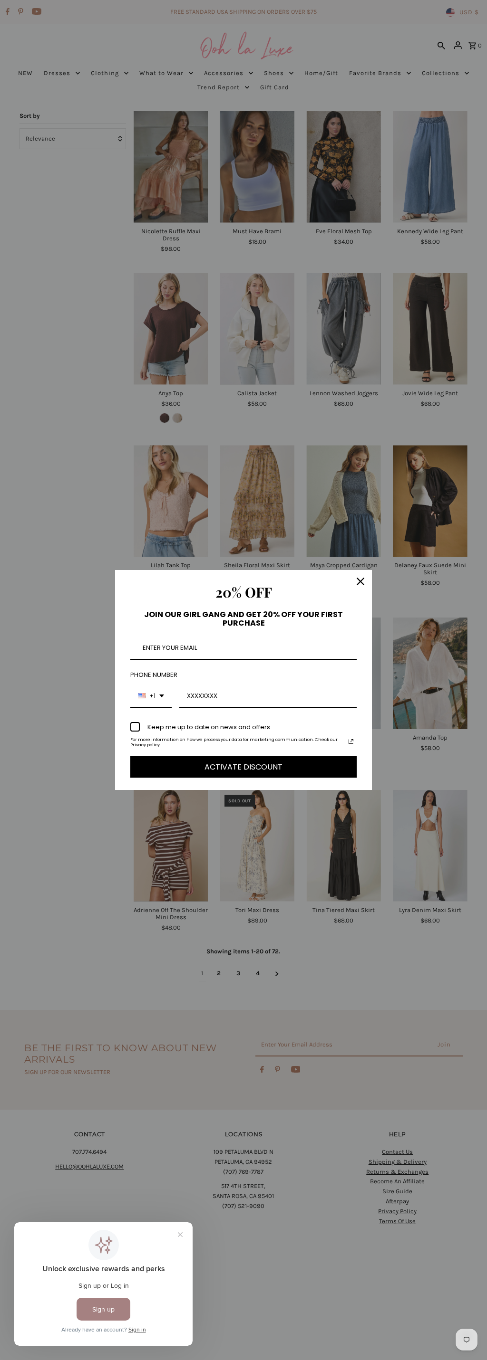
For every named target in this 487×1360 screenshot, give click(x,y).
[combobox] (151, 696)
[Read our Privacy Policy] (351, 741)
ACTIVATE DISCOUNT (243, 766)
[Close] (360, 581)
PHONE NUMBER (153, 674)
